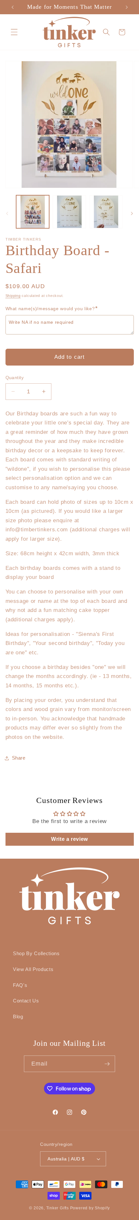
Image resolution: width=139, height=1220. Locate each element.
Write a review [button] (69, 839)
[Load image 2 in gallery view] (69, 212)
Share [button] (19, 758)
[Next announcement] (127, 7)
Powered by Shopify (90, 1208)
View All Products (33, 969)
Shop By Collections (36, 953)
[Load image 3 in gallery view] (106, 212)
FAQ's (20, 985)
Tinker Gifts (57, 1208)
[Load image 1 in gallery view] (32, 212)
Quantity (14, 377)
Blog (18, 1016)
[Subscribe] (107, 1064)
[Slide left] (7, 213)
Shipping (13, 296)
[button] (14, 32)
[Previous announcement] (12, 7)
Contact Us (26, 1000)
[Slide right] (132, 213)
